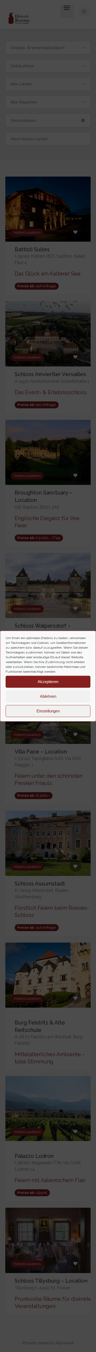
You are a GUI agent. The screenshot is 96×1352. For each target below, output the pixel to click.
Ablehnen (48, 696)
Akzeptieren (48, 681)
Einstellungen (48, 711)
